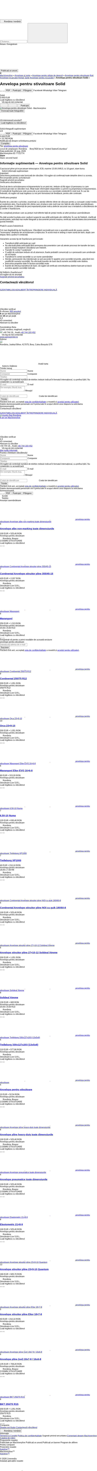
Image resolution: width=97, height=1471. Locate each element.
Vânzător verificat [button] (8, 309)
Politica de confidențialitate (30, 1436)
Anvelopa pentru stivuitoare (16, 1089)
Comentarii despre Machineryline (82, 1436)
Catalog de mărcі (7, 1438)
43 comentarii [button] (6, 320)
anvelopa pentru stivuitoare (16, 146)
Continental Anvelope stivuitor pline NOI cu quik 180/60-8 (33, 907)
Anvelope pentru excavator (42, 78)
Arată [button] (17, 332)
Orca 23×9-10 (7, 725)
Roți (91, 75)
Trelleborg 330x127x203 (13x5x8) (19, 1044)
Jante (27, 78)
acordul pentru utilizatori (68, 402)
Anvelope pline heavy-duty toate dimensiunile (26, 1134)
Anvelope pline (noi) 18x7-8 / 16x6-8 (20, 1359)
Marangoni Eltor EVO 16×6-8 (16, 770)
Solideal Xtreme (9, 997)
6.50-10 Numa (8, 815)
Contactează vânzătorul (26, 1427)
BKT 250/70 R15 (9, 1404)
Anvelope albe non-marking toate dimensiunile (27, 528)
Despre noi (5, 1427)
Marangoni (6, 618)
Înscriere (5, 648)
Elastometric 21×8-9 (11, 1224)
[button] (48, 57)
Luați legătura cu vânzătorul (13, 123)
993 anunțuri (15, 311)
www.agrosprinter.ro (9, 337)
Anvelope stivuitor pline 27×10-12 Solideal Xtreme (28, 952)
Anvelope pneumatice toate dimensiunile (23, 1179)
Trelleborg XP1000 (10, 860)
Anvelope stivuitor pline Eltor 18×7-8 (21, 1314)
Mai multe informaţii (8, 450)
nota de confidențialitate (35, 402)
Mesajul (28, 391)
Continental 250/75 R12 (13, 678)
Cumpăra (5, 143)
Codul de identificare (48, 396)
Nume (30, 371)
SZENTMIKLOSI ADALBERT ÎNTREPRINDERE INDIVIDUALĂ (28, 290)
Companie (32, 374)
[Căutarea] (48, 33)
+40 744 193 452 (27, 332)
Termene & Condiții (8, 1436)
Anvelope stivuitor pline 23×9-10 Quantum (24, 1269)
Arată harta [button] (43, 364)
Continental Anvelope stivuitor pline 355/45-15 (26, 573)
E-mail (30, 384)
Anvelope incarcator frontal (12, 78)
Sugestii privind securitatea (12, 277)
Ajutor (13, 1427)
